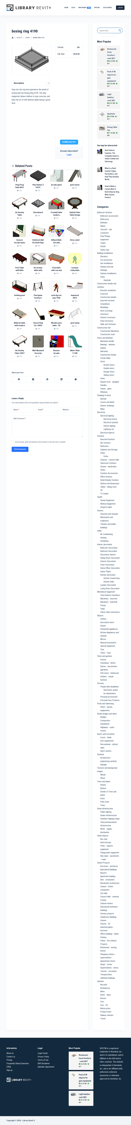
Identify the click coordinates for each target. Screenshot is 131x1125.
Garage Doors (108, 372)
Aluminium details (107, 341)
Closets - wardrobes (108, 466)
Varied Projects (103, 863)
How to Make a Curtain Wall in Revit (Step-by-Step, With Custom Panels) (112, 192)
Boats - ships (105, 995)
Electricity (101, 412)
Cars (102, 1001)
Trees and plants (103, 781)
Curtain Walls (105, 358)
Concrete (104, 294)
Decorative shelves (108, 554)
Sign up (9, 1070)
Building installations (105, 253)
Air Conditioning (106, 534)
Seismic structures (107, 317)
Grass (102, 798)
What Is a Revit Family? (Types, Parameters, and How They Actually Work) (112, 174)
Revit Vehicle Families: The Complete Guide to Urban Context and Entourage (112, 156)
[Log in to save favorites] (49, 83)
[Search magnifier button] (120, 30)
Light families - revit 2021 (111, 97)
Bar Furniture (105, 443)
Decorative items (107, 622)
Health (99, 497)
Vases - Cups (105, 653)
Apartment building (107, 876)
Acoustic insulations (108, 290)
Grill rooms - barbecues (109, 673)
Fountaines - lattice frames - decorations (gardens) (108, 666)
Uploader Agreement (46, 1067)
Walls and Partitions (108, 324)
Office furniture (106, 476)
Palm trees (104, 802)
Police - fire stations (108, 940)
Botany (103, 785)
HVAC (99, 531)
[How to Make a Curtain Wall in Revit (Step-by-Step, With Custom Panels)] (99, 187)
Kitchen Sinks (108, 581)
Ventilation (104, 541)
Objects (100, 615)
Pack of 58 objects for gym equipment (111, 76)
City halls (103, 893)
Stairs (102, 277)
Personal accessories (109, 697)
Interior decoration (104, 544)
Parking (103, 937)
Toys (102, 649)
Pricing (97, 7)
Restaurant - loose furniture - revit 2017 (112, 54)
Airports (103, 873)
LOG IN (120, 8)
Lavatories (104, 233)
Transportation (106, 974)
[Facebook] (19, 379)
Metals (103, 774)
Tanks (102, 609)
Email (40, 409)
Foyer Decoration (107, 565)
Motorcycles (105, 1008)
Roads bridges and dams (107, 714)
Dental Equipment (107, 500)
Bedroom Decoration (108, 551)
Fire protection (106, 260)
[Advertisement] (69, 97)
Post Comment (20, 449)
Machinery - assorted (108, 598)
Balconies (104, 351)
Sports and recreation (105, 734)
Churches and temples (109, 514)
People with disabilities (109, 686)
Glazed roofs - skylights (109, 382)
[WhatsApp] (76, 379)
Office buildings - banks (109, 934)
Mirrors (103, 639)
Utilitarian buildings (107, 978)
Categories (107, 7)
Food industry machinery (110, 595)
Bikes (102, 991)
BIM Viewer (84, 7)
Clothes (103, 619)
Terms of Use (43, 1060)
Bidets (102, 226)
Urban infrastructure (105, 808)
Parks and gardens (104, 656)
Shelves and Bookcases (109, 483)
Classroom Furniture (108, 463)
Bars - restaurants (107, 879)
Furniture (100, 436)
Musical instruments (108, 642)
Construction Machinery (109, 331)
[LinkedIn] (61, 379)
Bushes (103, 788)
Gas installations (106, 263)
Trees (102, 805)
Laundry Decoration (108, 585)
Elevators (104, 256)
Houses (103, 920)
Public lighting (105, 812)
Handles (103, 385)
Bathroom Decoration (108, 548)
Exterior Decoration (108, 561)
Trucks (103, 1018)
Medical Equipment (108, 504)
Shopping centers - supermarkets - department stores (108, 957)
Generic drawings (107, 405)
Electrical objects (107, 432)
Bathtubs (103, 222)
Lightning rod (108, 429)
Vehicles (100, 981)
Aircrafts (103, 984)
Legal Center (43, 1053)
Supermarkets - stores (109, 968)
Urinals (103, 246)
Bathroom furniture (104, 212)
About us (10, 1053)
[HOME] (13, 38)
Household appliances (109, 629)
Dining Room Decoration (110, 558)
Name (16, 409)
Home (66, 7)
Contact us (11, 1056)
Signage (103, 764)
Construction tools (107, 334)
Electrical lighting (107, 416)
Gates (102, 378)
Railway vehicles (106, 1015)
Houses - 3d (105, 923)
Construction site (104, 327)
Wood (102, 778)
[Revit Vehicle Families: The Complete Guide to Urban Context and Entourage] (99, 151)
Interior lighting (109, 426)
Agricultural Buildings (108, 869)
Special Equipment (107, 646)
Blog (73, 7)
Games (103, 625)
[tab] (19, 83)
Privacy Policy (43, 1056)
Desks (102, 470)
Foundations (105, 304)
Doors (102, 361)
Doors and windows (105, 338)
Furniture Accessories (109, 473)
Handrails (111, 114)
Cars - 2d (104, 1005)
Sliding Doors (108, 375)
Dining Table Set (112, 128)
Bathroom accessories (109, 216)
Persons (100, 683)
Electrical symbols (110, 422)
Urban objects (102, 835)
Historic (100, 510)
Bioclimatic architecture (109, 883)
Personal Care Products (109, 700)
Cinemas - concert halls (109, 460)
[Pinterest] (47, 379)
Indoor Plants (105, 571)
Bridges (103, 717)
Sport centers (105, 751)
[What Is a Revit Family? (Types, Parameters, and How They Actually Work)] (99, 169)
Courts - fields (106, 737)
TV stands (104, 493)
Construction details (108, 355)
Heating (103, 537)
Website (66, 409)
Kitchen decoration (107, 575)
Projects (103, 944)
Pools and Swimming (105, 703)
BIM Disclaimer (44, 1063)
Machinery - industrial (108, 602)
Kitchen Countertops (111, 578)
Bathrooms (104, 219)
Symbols (100, 754)
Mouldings (104, 307)
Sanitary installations (108, 273)
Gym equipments (107, 741)
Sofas (105, 456)
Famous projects (107, 913)
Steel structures (106, 321)
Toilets (103, 243)
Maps (102, 409)
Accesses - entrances (109, 866)
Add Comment (20, 418)
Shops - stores (106, 964)
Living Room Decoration (109, 588)
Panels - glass (105, 388)
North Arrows (105, 842)
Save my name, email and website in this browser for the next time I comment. (40, 442)
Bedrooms (104, 446)
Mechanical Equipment (106, 592)
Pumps (103, 605)
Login (69, 154)
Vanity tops (104, 250)
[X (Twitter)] (33, 379)
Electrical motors (110, 419)
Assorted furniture (107, 439)
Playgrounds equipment (109, 852)
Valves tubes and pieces (110, 612)
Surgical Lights (106, 507)
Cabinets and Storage (108, 449)
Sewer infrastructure (108, 815)
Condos (103, 900)
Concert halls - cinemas (109, 896)
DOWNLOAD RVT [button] (69, 142)
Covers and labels (107, 402)
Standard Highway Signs (110, 819)
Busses (103, 998)
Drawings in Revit (104, 395)
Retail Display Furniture (109, 480)
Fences (103, 659)
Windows (103, 392)
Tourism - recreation (108, 971)
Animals (103, 399)
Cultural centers (106, 903)
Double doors (108, 368)
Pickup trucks (105, 1012)
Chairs (102, 453)
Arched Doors (109, 365)
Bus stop (103, 839)
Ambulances (105, 988)
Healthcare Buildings (108, 917)
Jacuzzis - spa (106, 229)
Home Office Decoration (110, 568)
